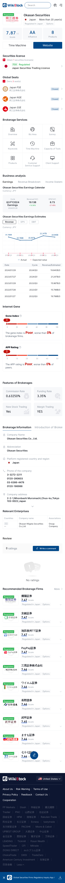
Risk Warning (23, 789)
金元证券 (7, 836)
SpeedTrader (10, 845)
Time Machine (17, 45)
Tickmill (22, 841)
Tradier (6, 812)
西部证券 (21, 836)
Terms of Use (40, 789)
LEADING (8, 841)
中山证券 (44, 831)
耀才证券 (35, 836)
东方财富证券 (10, 826)
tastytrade (49, 821)
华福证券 (35, 807)
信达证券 (43, 812)
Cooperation (9, 800)
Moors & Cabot (44, 826)
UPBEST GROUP (11, 831)
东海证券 (44, 859)
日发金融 (7, 864)
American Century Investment (19, 859)
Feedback (26, 794)
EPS (23, 222)
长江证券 (21, 821)
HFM (19, 816)
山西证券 (29, 812)
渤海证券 (31, 816)
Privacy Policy (10, 794)
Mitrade (34, 845)
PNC (17, 812)
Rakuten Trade (49, 816)
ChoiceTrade (9, 855)
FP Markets (9, 807)
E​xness (35, 821)
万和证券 (49, 836)
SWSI (24, 855)
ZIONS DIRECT (11, 850)
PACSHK (26, 826)
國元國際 (49, 807)
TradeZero (37, 855)
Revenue (9, 222)
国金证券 (7, 816)
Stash (23, 807)
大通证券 (30, 831)
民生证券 (7, 821)
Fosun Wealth (37, 841)
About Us (8, 789)
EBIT (34, 222)
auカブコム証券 (32, 850)
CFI (24, 845)
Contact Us (42, 794)
